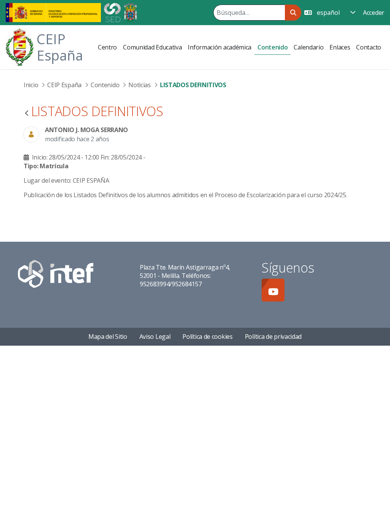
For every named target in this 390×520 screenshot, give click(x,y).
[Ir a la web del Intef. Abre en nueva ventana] (55, 273)
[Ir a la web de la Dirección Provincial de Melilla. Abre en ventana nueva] (130, 12)
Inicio (31, 85)
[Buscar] (293, 12)
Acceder (373, 12)
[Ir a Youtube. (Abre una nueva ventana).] (273, 290)
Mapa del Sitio (107, 336)
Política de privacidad (273, 336)
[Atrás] (27, 113)
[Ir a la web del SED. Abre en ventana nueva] (112, 12)
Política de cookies (207, 336)
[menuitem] (107, 47)
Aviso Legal (155, 336)
